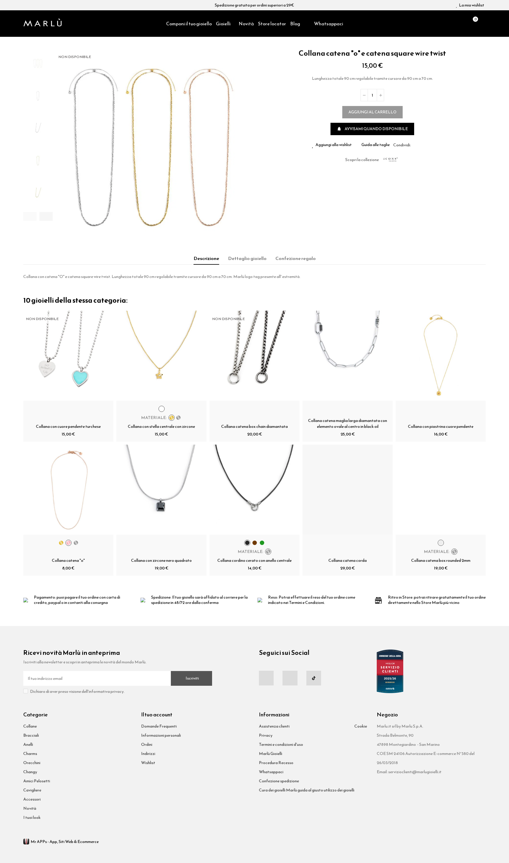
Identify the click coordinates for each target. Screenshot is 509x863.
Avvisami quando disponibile (372, 129)
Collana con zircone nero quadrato (161, 560)
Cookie (360, 726)
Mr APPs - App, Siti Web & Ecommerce (65, 842)
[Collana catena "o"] (68, 490)
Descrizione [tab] (206, 258)
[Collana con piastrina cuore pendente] (441, 356)
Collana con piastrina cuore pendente (440, 426)
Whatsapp (429, 145)
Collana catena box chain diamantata (254, 426)
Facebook (415, 145)
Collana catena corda (347, 560)
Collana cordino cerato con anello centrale (254, 560)
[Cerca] (462, 23)
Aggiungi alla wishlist (333, 145)
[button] (30, 216)
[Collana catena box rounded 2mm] (441, 490)
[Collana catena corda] (348, 490)
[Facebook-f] (266, 678)
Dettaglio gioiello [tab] (247, 258)
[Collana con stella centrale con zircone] (161, 356)
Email (422, 145)
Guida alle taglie (375, 145)
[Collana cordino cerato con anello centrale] (254, 490)
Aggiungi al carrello (372, 112)
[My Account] (483, 23)
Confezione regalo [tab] (295, 258)
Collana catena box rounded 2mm (440, 560)
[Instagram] (289, 678)
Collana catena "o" (68, 560)
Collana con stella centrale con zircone (161, 426)
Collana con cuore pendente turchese (68, 426)
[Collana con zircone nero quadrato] (161, 490)
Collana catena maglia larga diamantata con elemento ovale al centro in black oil (347, 424)
